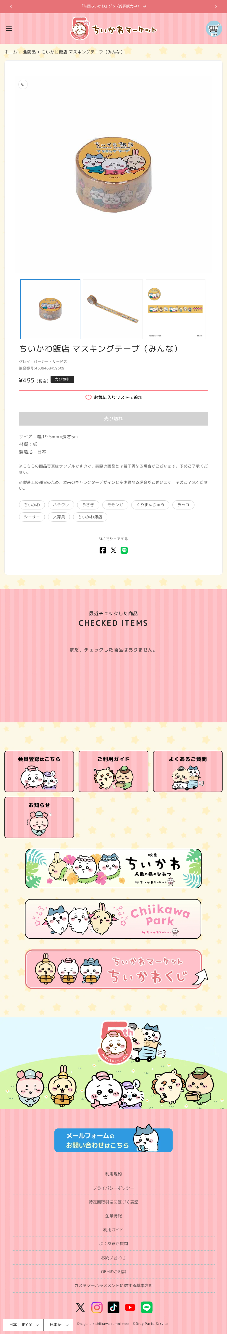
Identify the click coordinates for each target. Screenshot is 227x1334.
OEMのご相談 (113, 1271)
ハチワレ (61, 504)
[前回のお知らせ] (10, 6)
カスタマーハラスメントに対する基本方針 (113, 1285)
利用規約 (113, 1174)
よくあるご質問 (113, 1243)
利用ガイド (113, 1229)
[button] (8, 28)
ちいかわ (32, 504)
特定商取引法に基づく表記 (113, 1202)
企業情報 (113, 1216)
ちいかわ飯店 (90, 516)
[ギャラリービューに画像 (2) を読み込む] (113, 309)
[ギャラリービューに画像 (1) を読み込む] (50, 309)
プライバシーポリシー (113, 1188)
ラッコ (183, 504)
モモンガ (115, 504)
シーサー (32, 516)
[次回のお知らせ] (216, 6)
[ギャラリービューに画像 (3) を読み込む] (175, 309)
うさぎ (88, 504)
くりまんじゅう (150, 504)
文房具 (59, 516)
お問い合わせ (113, 1257)
